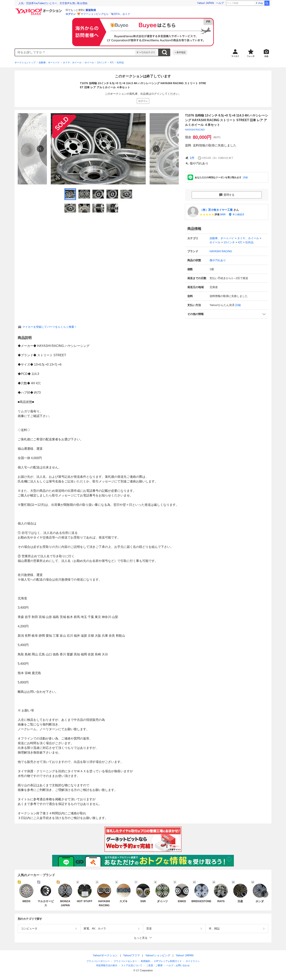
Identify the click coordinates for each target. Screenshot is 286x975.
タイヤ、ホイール (72, 62)
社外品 (120, 62)
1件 (192, 158)
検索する (164, 52)
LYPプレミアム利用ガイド (168, 961)
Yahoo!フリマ (131, 955)
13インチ (102, 62)
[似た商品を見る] (58, 177)
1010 (222, 214)
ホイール (89, 62)
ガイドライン (193, 961)
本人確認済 (238, 214)
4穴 (112, 62)
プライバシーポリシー (98, 961)
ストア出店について (131, 965)
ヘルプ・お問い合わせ (178, 965)
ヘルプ (220, 3)
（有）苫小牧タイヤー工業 (216, 209)
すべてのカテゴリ (145, 52)
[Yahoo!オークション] (39, 9)
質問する (229, 194)
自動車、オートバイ (49, 62)
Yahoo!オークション (105, 955)
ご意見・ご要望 (154, 965)
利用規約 (145, 961)
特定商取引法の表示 (106, 965)
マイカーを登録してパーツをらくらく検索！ (49, 326)
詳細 (245, 177)
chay (260, 3)
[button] (226, 314)
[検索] (266, 3)
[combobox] (74, 52)
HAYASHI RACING (195, 129)
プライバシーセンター (125, 961)
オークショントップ (25, 62)
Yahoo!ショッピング (157, 955)
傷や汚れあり (218, 260)
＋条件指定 (180, 52)
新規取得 (91, 10)
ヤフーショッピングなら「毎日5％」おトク (105, 13)
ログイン (71, 13)
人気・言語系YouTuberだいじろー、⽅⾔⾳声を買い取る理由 (52, 3)
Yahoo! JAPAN (205, 3)
